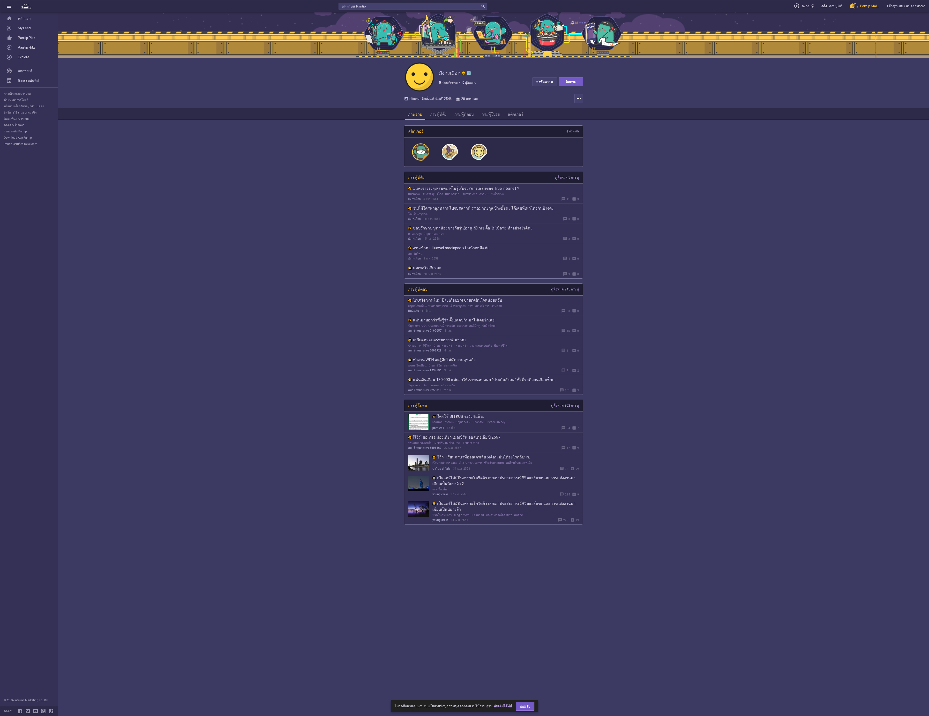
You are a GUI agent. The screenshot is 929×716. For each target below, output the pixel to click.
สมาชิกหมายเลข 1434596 (425, 370)
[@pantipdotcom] (44, 711)
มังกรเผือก (414, 199)
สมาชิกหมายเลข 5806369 (425, 447)
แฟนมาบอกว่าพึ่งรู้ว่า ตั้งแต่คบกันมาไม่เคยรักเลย (453, 320)
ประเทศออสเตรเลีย (420, 443)
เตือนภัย (437, 422)
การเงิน (449, 422)
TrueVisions (469, 194)
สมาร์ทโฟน (415, 253)
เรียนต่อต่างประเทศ (444, 463)
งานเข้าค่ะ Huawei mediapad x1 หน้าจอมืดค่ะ (451, 248)
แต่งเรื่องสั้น (439, 489)
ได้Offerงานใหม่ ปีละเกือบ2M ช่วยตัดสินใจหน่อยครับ (457, 300)
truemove (414, 194)
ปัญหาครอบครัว (434, 234)
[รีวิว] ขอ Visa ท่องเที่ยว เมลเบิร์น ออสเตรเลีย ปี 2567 (456, 437)
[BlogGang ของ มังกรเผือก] (469, 73)
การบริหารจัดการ (478, 306)
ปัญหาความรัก (417, 326)
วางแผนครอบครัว (481, 345)
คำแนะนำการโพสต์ (16, 100)
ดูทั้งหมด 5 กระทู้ (567, 177)
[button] (9, 6)
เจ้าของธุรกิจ (458, 306)
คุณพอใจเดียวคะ (427, 268)
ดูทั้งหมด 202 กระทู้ (565, 405)
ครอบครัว (462, 345)
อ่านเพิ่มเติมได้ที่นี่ (499, 706)
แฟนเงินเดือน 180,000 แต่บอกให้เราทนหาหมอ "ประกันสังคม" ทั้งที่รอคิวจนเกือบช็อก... (485, 379)
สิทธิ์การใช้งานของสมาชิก (20, 112)
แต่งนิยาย (478, 515)
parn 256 (438, 428)
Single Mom (462, 515)
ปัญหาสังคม (463, 422)
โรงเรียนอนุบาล (417, 214)
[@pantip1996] (51, 711)
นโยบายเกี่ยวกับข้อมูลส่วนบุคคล (24, 106)
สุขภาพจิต (450, 365)
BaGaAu (413, 310)
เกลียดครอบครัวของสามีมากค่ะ (440, 340)
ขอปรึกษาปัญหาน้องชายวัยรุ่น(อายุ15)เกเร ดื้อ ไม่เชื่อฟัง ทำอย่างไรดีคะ (472, 228)
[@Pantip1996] (29, 711)
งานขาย (496, 306)
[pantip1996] (36, 711)
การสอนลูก (415, 234)
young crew (440, 494)
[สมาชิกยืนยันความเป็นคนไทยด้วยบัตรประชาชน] (463, 73)
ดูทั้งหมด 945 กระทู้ (565, 289)
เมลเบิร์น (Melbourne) (447, 443)
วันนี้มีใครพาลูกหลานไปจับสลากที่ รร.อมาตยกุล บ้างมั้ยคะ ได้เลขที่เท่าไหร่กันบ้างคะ (483, 208)
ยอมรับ (525, 706)
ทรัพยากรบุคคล (438, 306)
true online (452, 194)
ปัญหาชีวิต (501, 345)
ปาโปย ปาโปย (441, 468)
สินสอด (518, 515)
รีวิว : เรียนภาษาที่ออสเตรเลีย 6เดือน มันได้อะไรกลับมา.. (484, 457)
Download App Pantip (18, 137)
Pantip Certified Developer (20, 144)
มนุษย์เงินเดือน (417, 306)
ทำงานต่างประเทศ (470, 463)
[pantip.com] (26, 6)
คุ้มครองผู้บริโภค (432, 194)
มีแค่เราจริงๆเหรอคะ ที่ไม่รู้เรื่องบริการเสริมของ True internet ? (466, 188)
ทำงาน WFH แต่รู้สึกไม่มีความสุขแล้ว (444, 360)
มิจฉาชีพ (478, 422)
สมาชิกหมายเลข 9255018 (425, 390)
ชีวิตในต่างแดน (494, 463)
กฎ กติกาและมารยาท (17, 93)
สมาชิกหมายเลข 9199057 (425, 330)
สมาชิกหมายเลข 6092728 (425, 350)
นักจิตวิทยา (489, 326)
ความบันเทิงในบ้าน (491, 194)
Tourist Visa (471, 443)
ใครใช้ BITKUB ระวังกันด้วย (460, 416)
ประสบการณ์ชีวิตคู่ (468, 326)
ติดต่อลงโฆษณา (14, 125)
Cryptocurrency (495, 422)
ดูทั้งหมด (572, 131)
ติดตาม (571, 82)
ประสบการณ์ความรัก (441, 326)
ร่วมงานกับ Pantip (15, 131)
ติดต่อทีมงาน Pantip (16, 119)
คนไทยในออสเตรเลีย (519, 463)
